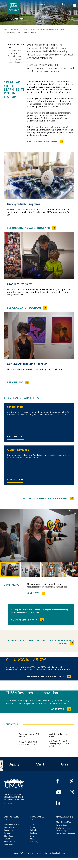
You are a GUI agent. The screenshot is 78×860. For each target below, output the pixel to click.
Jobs (32, 824)
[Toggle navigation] (74, 6)
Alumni (33, 839)
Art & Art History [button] (16, 44)
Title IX (7, 839)
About (10, 47)
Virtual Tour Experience (65, 834)
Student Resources (16, 59)
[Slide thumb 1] (10, 569)
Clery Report (9, 836)
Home (6, 29)
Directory (34, 842)
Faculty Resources (15, 62)
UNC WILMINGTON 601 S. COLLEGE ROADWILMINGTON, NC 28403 (14, 797)
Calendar (33, 830)
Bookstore (34, 833)
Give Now (33, 593)
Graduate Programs (16, 56)
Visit (40, 764)
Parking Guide (61, 825)
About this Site (19, 853)
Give (65, 764)
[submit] (63, 4)
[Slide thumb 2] (30, 569)
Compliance (8, 830)
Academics (15, 29)
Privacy (7, 833)
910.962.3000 (9, 803)
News (32, 827)
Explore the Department (42, 141)
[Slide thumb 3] (51, 569)
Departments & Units (13, 33)
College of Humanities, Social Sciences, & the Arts (47, 29)
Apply (14, 764)
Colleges (24, 29)
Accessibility (9, 827)
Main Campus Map (63, 822)
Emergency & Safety (12, 824)
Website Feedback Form (55, 853)
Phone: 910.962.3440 (28, 742)
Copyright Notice (35, 853)
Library (33, 836)
